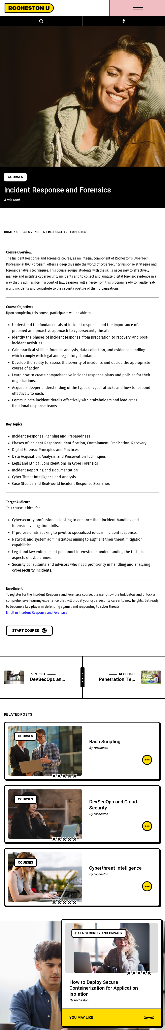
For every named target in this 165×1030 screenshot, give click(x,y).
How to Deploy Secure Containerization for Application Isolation (103, 988)
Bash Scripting (104, 741)
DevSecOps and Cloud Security (113, 804)
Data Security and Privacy (99, 933)
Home (8, 232)
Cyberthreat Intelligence (115, 868)
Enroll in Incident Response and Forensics (36, 612)
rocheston (101, 747)
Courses (15, 177)
